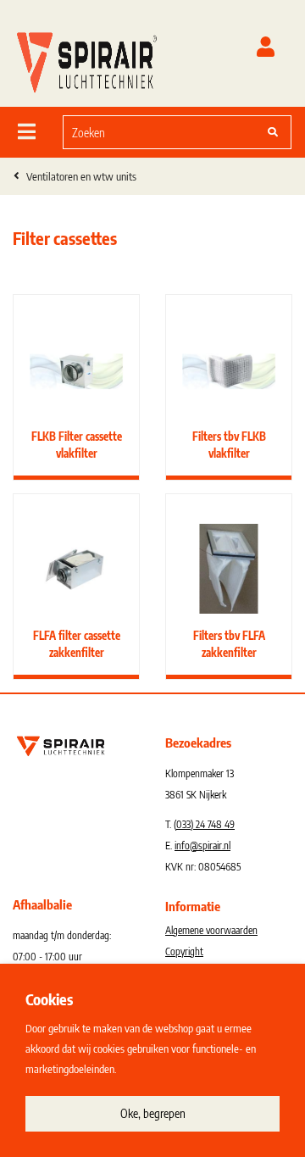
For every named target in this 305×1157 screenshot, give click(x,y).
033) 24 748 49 (205, 824)
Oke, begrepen (153, 1113)
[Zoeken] (272, 132)
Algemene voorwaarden (211, 930)
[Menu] (27, 131)
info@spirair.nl (202, 845)
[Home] (87, 58)
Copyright (184, 951)
